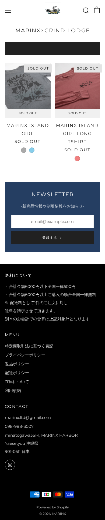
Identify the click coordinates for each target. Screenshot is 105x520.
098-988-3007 (19, 426)
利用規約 (13, 390)
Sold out (28, 113)
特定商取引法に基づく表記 (29, 346)
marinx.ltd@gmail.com (28, 417)
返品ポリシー (17, 363)
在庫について (17, 381)
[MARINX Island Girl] (28, 86)
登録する (49, 238)
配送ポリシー (17, 372)
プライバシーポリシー (25, 354)
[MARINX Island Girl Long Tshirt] (77, 86)
